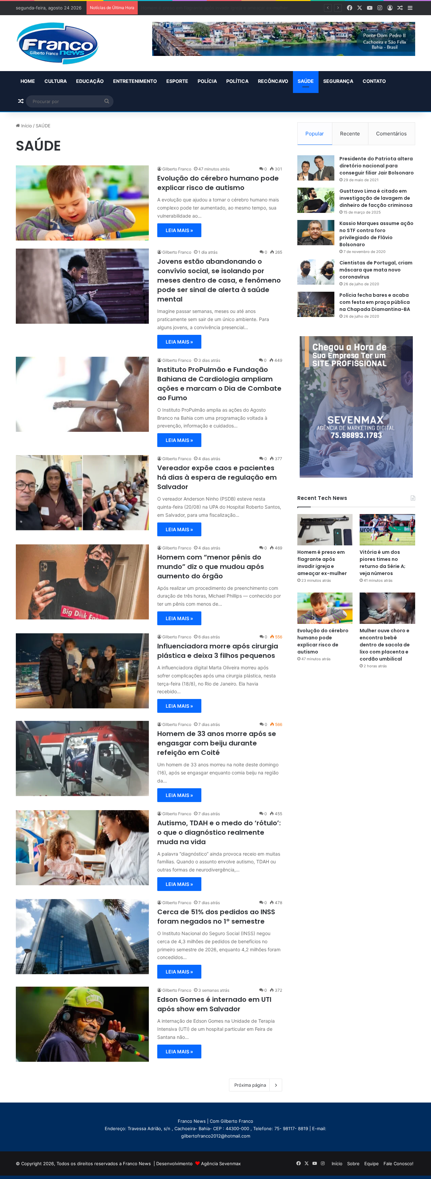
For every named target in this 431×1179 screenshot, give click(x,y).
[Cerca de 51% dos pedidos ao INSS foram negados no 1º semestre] (82, 936)
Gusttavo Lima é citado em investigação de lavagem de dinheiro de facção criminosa (375, 198)
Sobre (353, 1163)
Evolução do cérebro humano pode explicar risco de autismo (218, 182)
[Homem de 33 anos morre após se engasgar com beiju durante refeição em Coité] (82, 758)
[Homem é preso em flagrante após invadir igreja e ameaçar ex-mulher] (325, 529)
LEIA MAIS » (179, 230)
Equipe (371, 1163)
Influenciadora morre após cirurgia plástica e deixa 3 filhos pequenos (217, 650)
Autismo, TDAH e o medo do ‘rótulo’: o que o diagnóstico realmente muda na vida (219, 832)
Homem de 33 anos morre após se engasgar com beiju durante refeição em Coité (216, 743)
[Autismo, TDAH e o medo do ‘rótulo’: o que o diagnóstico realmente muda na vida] (82, 847)
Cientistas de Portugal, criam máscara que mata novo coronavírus (375, 269)
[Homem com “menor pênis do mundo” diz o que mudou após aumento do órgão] (82, 581)
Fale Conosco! (398, 1163)
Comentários (391, 133)
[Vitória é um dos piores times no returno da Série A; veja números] (387, 529)
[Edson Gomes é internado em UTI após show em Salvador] (82, 1024)
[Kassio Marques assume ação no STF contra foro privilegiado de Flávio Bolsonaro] (315, 232)
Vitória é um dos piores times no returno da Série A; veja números (210, 7)
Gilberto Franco (176, 168)
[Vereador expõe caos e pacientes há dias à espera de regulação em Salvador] (82, 492)
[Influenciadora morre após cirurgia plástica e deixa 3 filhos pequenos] (82, 670)
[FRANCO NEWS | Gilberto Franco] (64, 43)
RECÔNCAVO (273, 81)
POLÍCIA (207, 81)
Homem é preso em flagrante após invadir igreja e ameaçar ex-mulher (322, 563)
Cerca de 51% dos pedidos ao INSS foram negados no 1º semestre (216, 916)
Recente (350, 133)
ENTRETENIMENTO (135, 81)
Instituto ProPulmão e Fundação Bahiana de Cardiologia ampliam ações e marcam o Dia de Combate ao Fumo (219, 384)
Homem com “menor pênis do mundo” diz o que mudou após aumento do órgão (210, 566)
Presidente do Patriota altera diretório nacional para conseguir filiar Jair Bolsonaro (376, 165)
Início (26, 125)
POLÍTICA (237, 81)
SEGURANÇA (338, 81)
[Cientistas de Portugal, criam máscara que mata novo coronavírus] (315, 272)
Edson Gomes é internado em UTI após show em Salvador (214, 1004)
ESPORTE (177, 81)
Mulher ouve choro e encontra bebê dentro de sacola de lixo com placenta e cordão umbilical (385, 644)
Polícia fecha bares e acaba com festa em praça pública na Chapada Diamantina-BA (374, 302)
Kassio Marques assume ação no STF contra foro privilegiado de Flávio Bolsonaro (376, 234)
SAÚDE (306, 81)
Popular (314, 133)
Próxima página (250, 1085)
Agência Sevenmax (221, 1163)
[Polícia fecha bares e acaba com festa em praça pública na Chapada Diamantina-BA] (315, 304)
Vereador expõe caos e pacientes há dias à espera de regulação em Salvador (217, 477)
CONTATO (374, 81)
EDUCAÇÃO (90, 81)
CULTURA (55, 81)
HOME (28, 81)
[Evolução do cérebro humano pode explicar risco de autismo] (82, 203)
